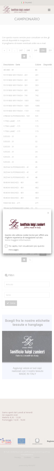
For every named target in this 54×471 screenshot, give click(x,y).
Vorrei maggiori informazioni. (18, 240)
